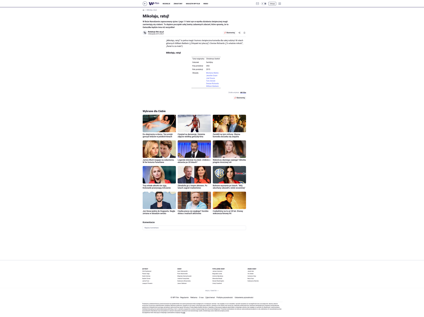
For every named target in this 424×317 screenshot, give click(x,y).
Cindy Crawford (217, 283)
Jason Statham (182, 283)
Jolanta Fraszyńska (183, 278)
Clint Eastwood (146, 271)
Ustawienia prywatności (243, 297)
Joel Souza (210, 78)
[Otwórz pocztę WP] (257, 3)
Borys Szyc (251, 278)
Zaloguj (272, 4)
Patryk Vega (146, 273)
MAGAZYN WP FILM (193, 4)
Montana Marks (212, 73)
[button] (264, 3)
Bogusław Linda (217, 273)
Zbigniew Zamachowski (184, 276)
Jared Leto (251, 271)
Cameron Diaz (252, 276)
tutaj (183, 312)
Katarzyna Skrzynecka (184, 281)
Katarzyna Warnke (253, 281)
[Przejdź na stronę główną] (145, 5)
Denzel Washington (218, 281)
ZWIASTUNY (178, 4)
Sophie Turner (146, 278)
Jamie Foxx (145, 281)
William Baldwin (212, 86)
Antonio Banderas (217, 276)
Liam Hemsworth (182, 271)
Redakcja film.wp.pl (156, 32)
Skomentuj (230, 33)
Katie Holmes (146, 276)
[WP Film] (156, 3)
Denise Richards (212, 83)
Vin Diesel (250, 273)
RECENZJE (166, 4)
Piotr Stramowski (182, 273)
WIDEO (205, 4)
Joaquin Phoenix (147, 283)
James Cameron (217, 271)
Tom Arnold (210, 81)
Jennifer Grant (211, 75)
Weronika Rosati (217, 278)
